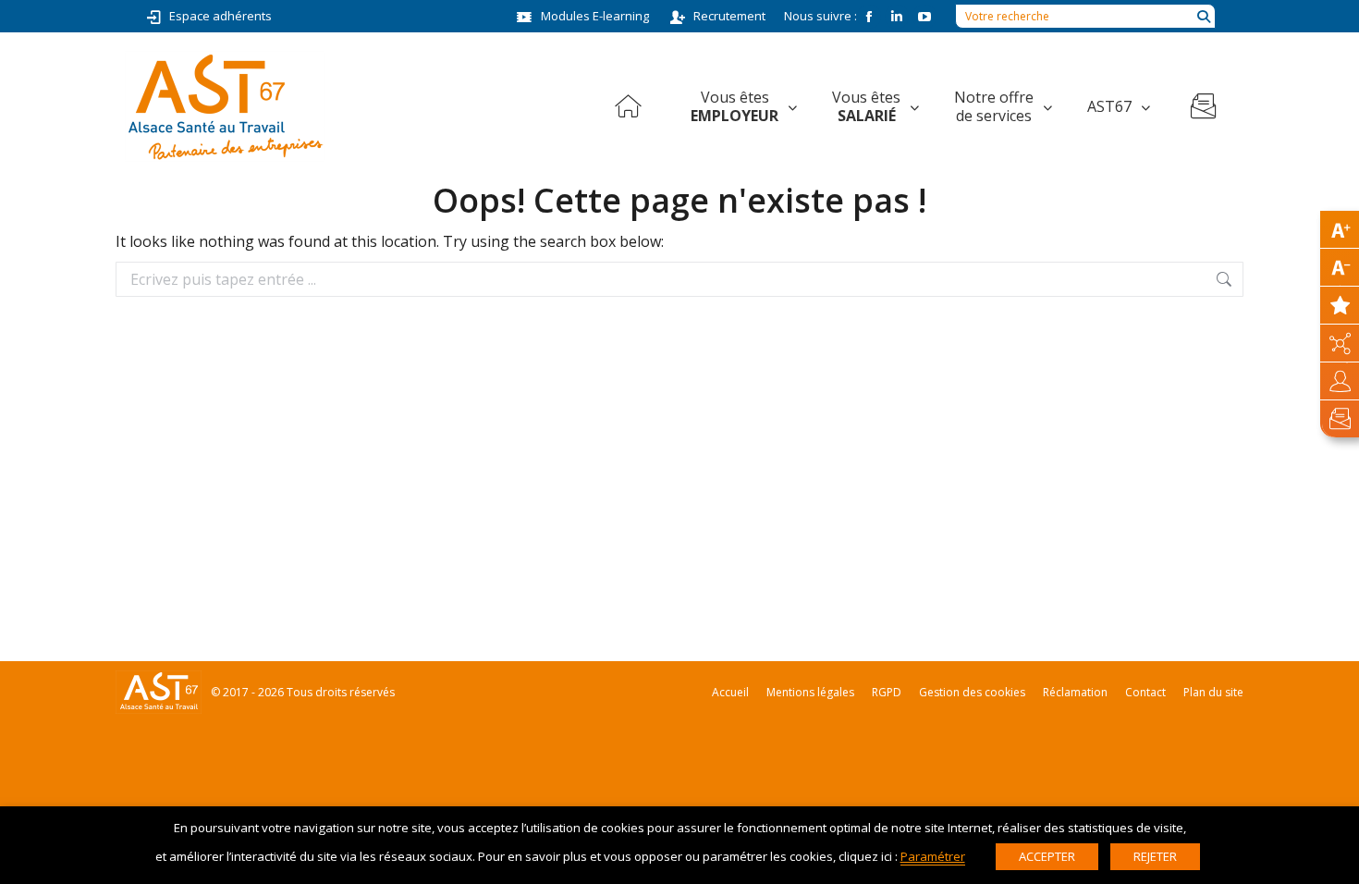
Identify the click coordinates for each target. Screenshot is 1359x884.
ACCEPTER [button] (1047, 856)
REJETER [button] (1155, 856)
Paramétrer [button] (932, 856)
